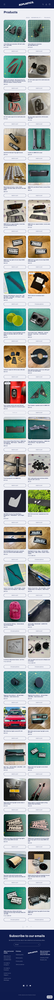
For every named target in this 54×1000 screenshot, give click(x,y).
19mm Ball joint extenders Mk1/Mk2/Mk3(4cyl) (35, 44)
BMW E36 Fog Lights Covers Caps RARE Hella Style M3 (38, 260)
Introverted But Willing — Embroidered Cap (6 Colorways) (14, 624)
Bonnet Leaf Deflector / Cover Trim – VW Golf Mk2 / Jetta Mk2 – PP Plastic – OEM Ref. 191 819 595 (14, 297)
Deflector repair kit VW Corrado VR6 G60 (14, 369)
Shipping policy (19, 954)
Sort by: (28, 17)
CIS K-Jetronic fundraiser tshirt (36, 295)
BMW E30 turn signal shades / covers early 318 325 (39, 225)
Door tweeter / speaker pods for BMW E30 (39, 405)
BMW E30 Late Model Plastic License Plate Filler (39, 187)
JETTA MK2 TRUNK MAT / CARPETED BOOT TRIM (37, 624)
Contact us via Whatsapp (7, 979)
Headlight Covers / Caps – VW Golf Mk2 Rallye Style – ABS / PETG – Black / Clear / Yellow (38, 552)
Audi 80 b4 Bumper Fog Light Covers (13, 152)
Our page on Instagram (7, 963)
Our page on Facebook (7, 969)
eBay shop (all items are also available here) (7, 958)
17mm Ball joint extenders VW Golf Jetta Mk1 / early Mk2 (14, 44)
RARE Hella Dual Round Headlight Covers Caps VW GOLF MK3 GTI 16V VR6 (39, 876)
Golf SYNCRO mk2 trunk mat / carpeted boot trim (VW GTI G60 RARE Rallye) (14, 552)
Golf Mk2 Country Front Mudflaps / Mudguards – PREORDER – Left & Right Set (14, 515)
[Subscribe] (38, 944)
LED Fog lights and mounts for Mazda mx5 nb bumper (39, 660)
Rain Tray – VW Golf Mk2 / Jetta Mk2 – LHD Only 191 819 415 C (15, 767)
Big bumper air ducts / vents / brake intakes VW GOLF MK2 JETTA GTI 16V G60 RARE (15, 188)
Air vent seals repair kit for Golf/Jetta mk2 (14, 116)
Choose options (39, 304)
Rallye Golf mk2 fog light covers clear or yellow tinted (14, 803)
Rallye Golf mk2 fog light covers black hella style (38, 767)
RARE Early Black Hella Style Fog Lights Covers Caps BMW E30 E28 (14, 839)
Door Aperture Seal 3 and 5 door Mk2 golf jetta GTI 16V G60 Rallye (38, 370)
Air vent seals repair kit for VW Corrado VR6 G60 (38, 117)
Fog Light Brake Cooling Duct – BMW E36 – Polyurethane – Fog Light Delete (39, 442)
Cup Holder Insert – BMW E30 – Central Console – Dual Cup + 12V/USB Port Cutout (38, 334)
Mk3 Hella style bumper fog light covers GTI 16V (38, 732)
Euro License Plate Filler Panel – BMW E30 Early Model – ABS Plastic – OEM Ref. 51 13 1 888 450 (15, 442)
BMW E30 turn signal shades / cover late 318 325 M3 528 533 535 (14, 225)
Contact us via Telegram (7, 974)
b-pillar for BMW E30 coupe (35, 152)
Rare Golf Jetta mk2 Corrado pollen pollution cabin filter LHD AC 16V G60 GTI (15, 876)
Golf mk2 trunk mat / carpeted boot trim (38, 514)
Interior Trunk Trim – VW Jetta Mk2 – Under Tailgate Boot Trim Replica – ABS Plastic (39, 589)
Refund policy (19, 957)
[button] (4, 4)
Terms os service (20, 964)
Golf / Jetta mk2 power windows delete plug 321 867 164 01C (38, 479)
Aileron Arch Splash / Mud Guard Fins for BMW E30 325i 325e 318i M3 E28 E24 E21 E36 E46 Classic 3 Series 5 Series (15, 81)
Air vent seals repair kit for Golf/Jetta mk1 (39, 79)
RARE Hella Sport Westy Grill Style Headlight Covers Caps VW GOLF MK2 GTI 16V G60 (15, 912)
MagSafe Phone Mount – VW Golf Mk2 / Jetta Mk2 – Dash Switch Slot (38, 696)
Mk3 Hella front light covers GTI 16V (13, 731)
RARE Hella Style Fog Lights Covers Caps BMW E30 (39, 912)
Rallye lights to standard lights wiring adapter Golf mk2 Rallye (38, 803)
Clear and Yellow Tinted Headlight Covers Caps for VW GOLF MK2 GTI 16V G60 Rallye (14, 334)
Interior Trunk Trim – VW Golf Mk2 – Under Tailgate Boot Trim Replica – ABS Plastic (14, 589)
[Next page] (31, 926)
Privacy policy (19, 961)
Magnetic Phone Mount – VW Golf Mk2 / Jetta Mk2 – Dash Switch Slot (14, 696)
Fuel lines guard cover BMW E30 (12, 478)
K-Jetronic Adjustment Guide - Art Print (14, 659)
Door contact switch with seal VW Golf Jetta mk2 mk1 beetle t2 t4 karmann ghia (14, 406)
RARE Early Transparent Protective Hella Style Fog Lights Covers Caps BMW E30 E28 (38, 840)
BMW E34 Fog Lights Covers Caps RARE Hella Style (14, 260)
